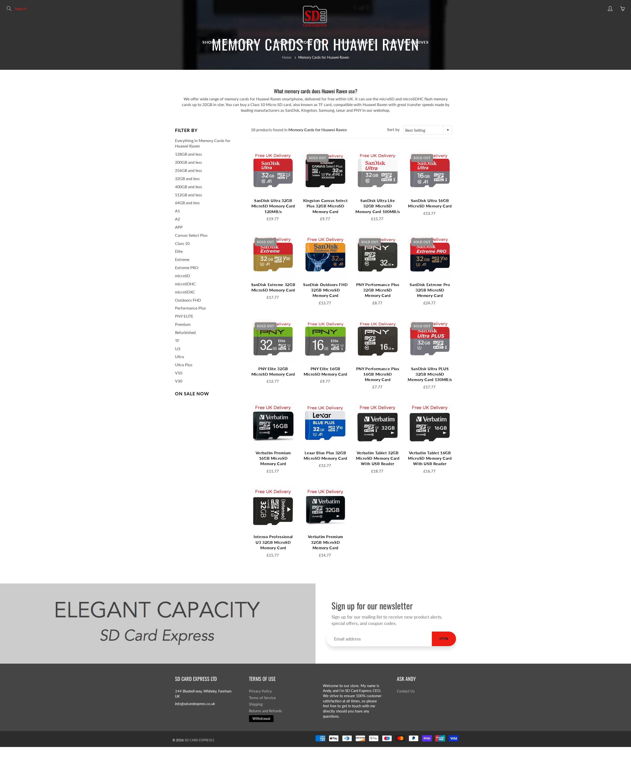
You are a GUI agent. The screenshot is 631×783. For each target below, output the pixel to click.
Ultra (179, 356)
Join (444, 639)
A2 (177, 219)
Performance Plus (190, 308)
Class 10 (182, 243)
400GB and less (188, 186)
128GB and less (188, 154)
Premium (183, 324)
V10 (178, 372)
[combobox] (427, 130)
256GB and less (188, 170)
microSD (182, 275)
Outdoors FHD (188, 300)
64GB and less (187, 202)
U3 (177, 348)
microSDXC (185, 292)
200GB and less (188, 162)
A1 (177, 210)
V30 (178, 381)
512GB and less (188, 194)
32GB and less (187, 178)
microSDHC (185, 283)
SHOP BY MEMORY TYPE (299, 42)
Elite (179, 251)
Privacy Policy (260, 691)
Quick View (273, 173)
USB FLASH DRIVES (409, 42)
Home (286, 57)
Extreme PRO (186, 267)
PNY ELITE (184, 316)
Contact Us (406, 691)
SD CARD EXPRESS (198, 740)
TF (177, 340)
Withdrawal (261, 718)
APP (179, 227)
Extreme (182, 259)
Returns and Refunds (265, 711)
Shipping (256, 704)
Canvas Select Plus (191, 235)
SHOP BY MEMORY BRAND (230, 42)
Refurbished (185, 332)
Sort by (393, 129)
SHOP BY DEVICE (358, 42)
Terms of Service (262, 698)
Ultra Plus (183, 364)
